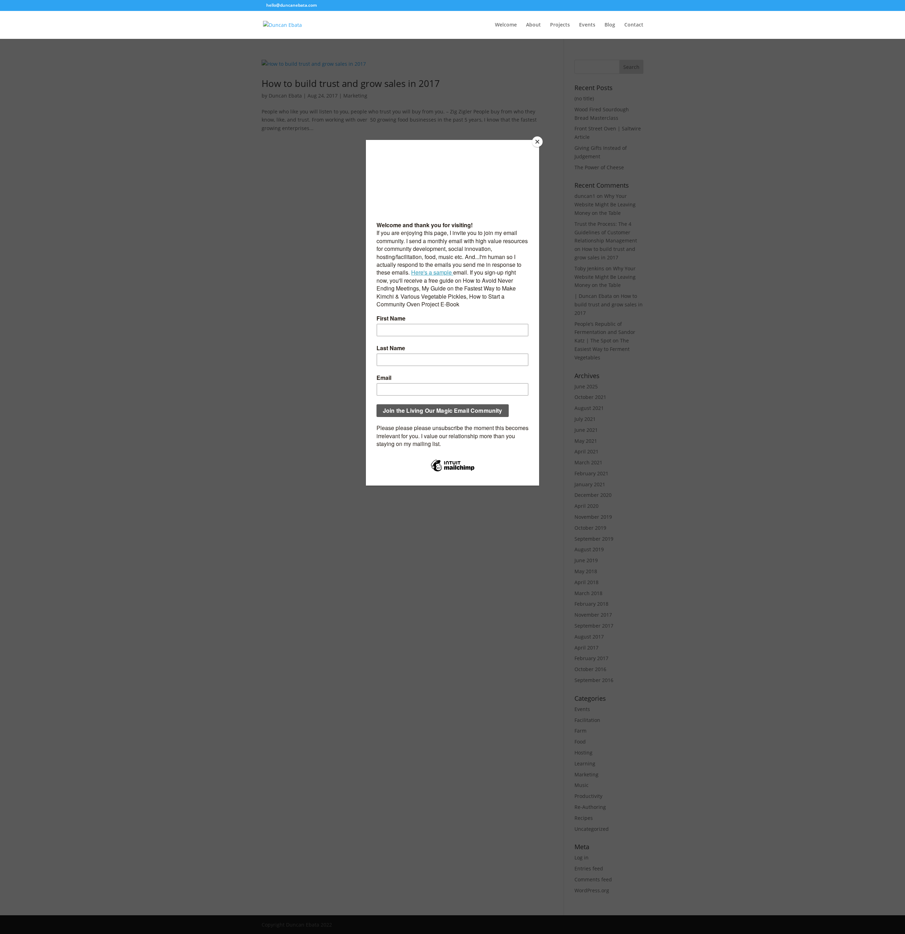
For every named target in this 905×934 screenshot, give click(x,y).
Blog (610, 25)
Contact (633, 25)
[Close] (537, 141)
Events (587, 25)
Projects (560, 25)
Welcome (506, 25)
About (533, 25)
